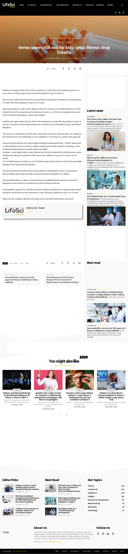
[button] (122, 5)
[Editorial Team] (44, 58)
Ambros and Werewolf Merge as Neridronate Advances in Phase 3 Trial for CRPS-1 (16, 395)
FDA (22, 263)
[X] (123, 12)
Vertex (27, 263)
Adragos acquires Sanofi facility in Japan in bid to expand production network (27, 487)
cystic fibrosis (13, 263)
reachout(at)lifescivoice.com (52, 541)
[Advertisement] (48, 80)
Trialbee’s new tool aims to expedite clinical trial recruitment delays (27, 511)
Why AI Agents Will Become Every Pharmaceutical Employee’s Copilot (102, 160)
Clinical (44, 38)
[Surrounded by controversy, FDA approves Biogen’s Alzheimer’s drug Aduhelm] (106, 312)
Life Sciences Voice (20, 551)
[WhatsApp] (80, 68)
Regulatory (91, 116)
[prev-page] (60, 415)
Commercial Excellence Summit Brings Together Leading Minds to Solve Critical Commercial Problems (105, 294)
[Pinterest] (74, 68)
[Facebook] (116, 12)
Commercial (91, 289)
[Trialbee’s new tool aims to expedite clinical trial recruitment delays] (8, 511)
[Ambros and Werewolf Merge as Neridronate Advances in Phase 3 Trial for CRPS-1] (16, 380)
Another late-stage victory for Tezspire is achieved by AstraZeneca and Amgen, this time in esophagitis (48, 396)
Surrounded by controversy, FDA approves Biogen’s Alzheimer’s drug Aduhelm (21, 279)
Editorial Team (54, 58)
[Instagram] (103, 534)
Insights (90, 155)
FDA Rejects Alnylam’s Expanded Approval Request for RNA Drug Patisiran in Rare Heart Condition (27, 499)
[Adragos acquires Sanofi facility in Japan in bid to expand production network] (8, 488)
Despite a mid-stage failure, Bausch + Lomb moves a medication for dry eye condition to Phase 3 (79, 396)
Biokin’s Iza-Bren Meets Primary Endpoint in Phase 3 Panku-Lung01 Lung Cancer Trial (111, 396)
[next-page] (66, 415)
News (68, 42)
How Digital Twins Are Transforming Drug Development (67, 511)
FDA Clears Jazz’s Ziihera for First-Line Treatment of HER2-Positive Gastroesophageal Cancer (104, 121)
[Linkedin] (119, 12)
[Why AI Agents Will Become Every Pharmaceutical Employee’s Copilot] (106, 180)
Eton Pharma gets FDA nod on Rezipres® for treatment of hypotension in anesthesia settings (62, 279)
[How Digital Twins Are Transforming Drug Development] (106, 216)
